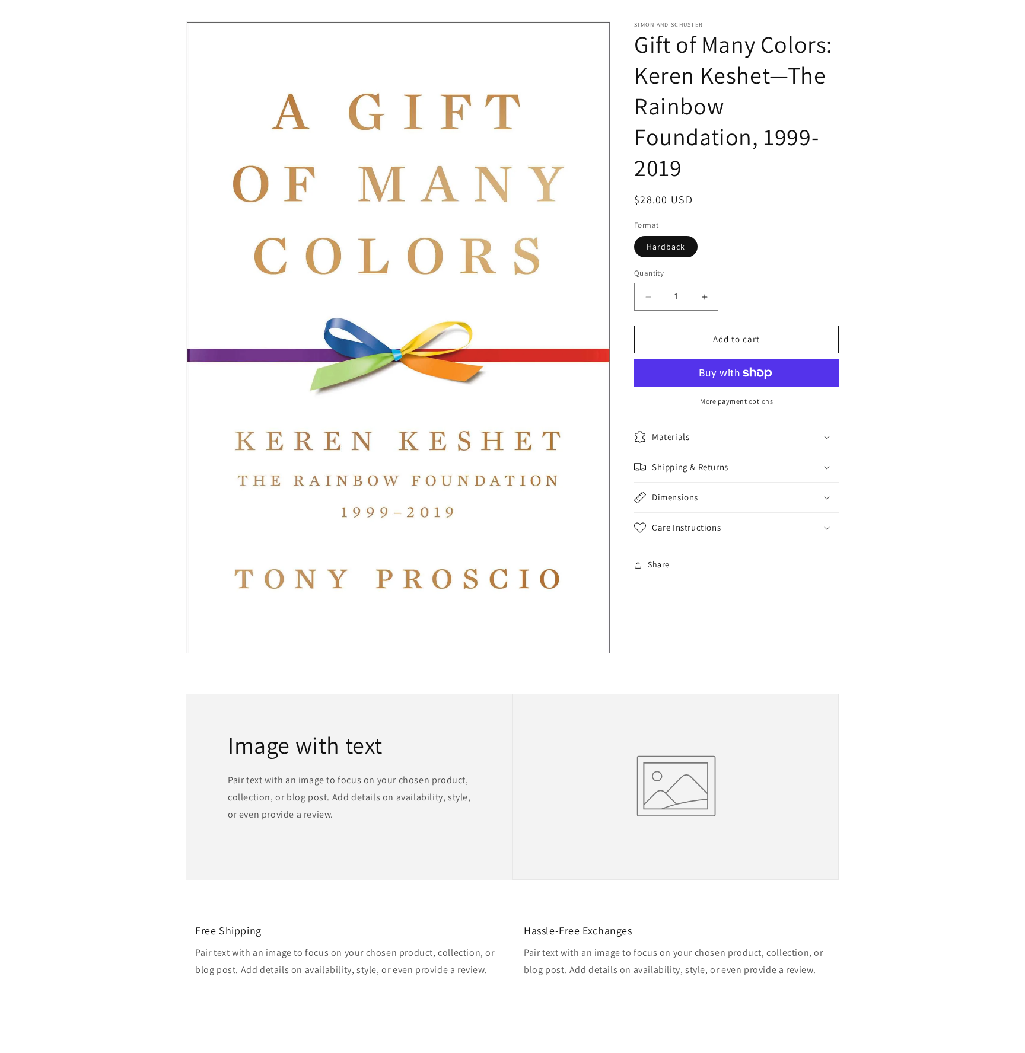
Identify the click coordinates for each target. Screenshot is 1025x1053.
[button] (736, 437)
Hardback (666, 247)
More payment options (736, 401)
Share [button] (659, 564)
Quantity (649, 274)
